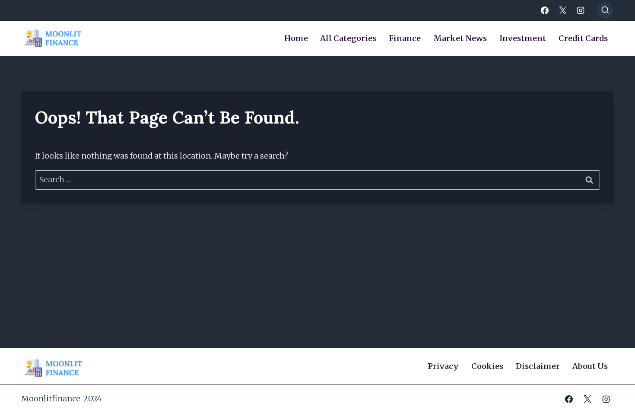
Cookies (487, 366)
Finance (405, 38)
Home (296, 38)
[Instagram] (580, 10)
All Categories (348, 38)
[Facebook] (544, 10)
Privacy (443, 366)
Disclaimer (538, 366)
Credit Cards (583, 38)
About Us (590, 366)
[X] (563, 10)
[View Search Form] (605, 10)
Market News (460, 38)
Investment (522, 38)
